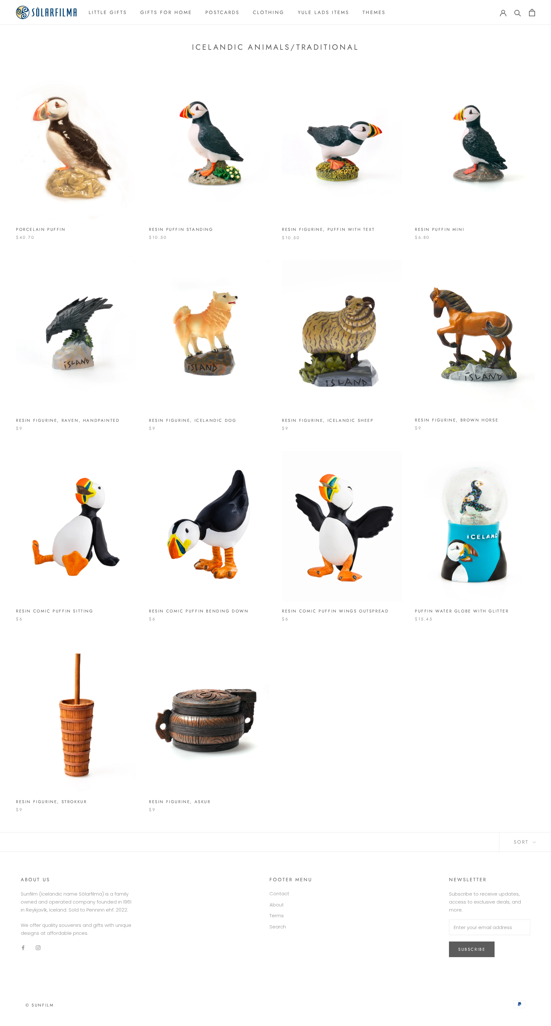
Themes (374, 12)
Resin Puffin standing (181, 229)
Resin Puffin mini (439, 229)
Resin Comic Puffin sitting (54, 611)
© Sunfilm (40, 1005)
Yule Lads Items (323, 12)
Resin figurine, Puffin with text (328, 229)
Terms (276, 915)
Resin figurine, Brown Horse (456, 420)
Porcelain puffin (41, 229)
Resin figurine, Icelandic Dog (192, 420)
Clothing (268, 12)
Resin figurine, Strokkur (51, 802)
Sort (522, 842)
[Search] (517, 12)
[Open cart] (532, 12)
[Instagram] (38, 948)
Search (277, 926)
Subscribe (471, 949)
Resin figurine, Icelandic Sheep (328, 420)
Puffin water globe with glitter (462, 611)
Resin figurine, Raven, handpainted (68, 420)
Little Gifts (108, 12)
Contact (279, 893)
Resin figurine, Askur (180, 802)
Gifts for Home (166, 12)
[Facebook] (23, 948)
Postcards (222, 12)
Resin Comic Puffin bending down (199, 611)
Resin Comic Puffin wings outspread (335, 611)
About (276, 904)
